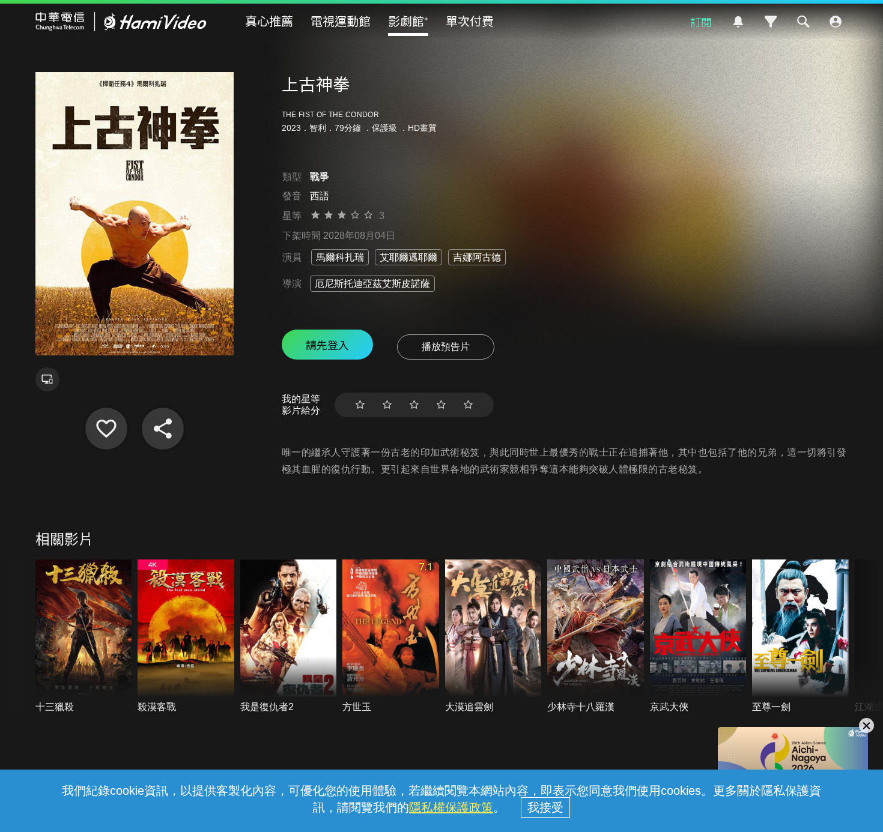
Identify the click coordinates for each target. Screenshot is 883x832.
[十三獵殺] (83, 636)
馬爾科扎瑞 (340, 257)
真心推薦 (269, 20)
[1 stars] (360, 405)
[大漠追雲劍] (493, 636)
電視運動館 (341, 20)
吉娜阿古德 (477, 257)
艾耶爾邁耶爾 (408, 257)
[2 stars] (387, 405)
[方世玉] (390, 636)
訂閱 (701, 21)
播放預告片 (446, 347)
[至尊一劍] (800, 636)
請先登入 (327, 344)
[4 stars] (441, 405)
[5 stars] (468, 405)
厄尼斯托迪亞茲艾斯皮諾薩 (372, 284)
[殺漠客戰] (186, 636)
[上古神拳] (106, 429)
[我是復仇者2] (288, 636)
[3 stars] (414, 405)
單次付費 (470, 20)
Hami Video (121, 22)
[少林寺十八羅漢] (595, 636)
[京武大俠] (698, 636)
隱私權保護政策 (451, 807)
